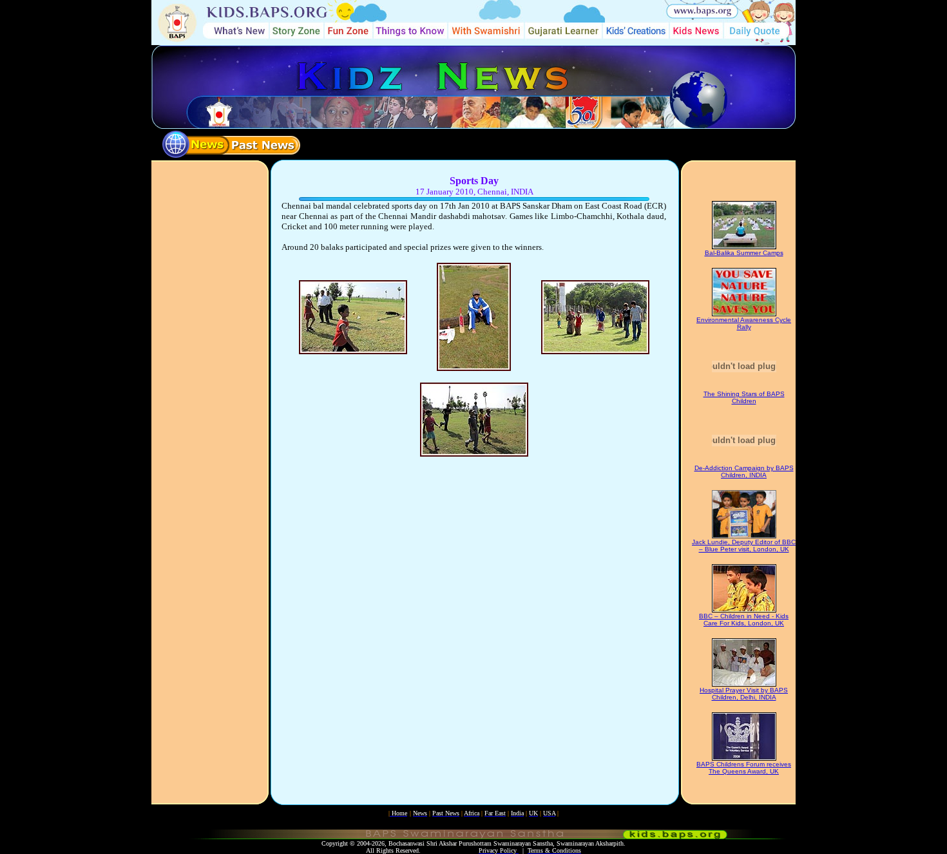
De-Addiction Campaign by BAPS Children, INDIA (744, 471)
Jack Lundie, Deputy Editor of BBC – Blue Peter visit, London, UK (744, 545)
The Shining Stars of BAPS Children (744, 397)
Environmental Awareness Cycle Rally (743, 323)
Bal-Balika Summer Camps (744, 252)
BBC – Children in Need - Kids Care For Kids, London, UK (744, 619)
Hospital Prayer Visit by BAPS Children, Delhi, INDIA (744, 694)
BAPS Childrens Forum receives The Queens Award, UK (743, 768)
